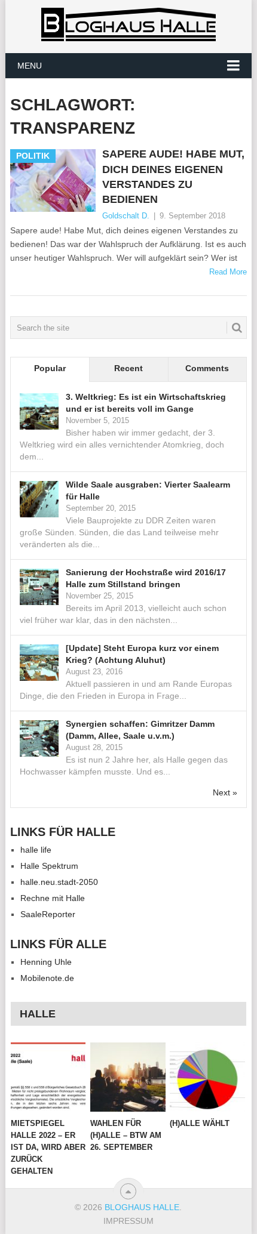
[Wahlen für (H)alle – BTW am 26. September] (127, 1077)
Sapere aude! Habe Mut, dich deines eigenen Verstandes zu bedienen (173, 176)
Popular (50, 368)
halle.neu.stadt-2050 (59, 882)
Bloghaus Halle (142, 1207)
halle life (35, 849)
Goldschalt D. (125, 215)
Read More (228, 271)
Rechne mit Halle (52, 898)
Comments (207, 368)
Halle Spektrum (49, 866)
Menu (29, 65)
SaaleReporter (47, 914)
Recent (128, 368)
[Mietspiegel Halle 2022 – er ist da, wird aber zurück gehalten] (48, 1077)
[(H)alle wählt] (207, 1077)
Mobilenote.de (47, 978)
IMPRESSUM (128, 1221)
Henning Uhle (46, 962)
